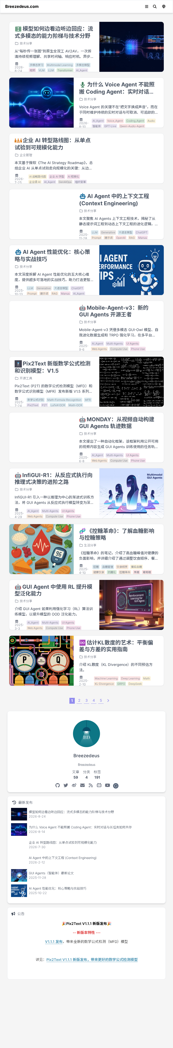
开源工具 (26, 378)
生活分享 (90, 545)
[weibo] (74, 785)
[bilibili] (99, 785)
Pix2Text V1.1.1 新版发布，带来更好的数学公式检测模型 (92, 959)
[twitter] (66, 785)
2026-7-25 (19, 180)
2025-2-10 (83, 682)
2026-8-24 (19, 69)
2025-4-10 (83, 571)
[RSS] (91, 785)
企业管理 (26, 155)
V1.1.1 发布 (54, 941)
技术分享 (26, 43)
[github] (57, 785)
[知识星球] (115, 785)
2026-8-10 (84, 124)
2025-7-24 (19, 404)
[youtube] (107, 785)
